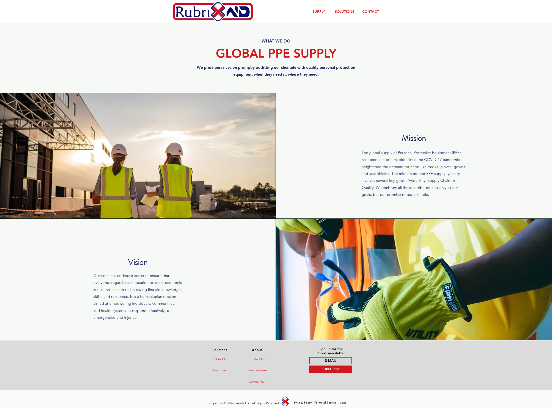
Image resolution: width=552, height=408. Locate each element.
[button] (319, 11)
